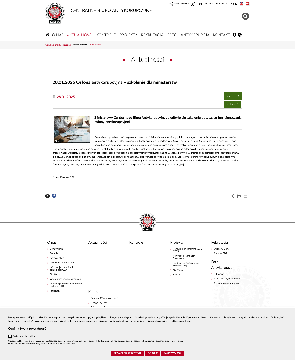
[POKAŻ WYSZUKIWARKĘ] (246, 16)
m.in (234, 141)
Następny (230, 103)
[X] (240, 34)
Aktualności (95, 45)
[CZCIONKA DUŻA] (236, 4)
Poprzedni (231, 94)
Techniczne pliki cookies (24, 336)
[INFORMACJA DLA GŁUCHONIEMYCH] (193, 4)
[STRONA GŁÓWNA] (47, 34)
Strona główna (80, 45)
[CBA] (72, 129)
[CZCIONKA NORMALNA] (231, 4)
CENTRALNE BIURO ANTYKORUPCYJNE (98, 8)
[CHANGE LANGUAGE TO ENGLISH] (242, 4)
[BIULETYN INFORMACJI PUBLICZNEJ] (248, 4)
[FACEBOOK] (234, 34)
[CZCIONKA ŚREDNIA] (233, 4)
